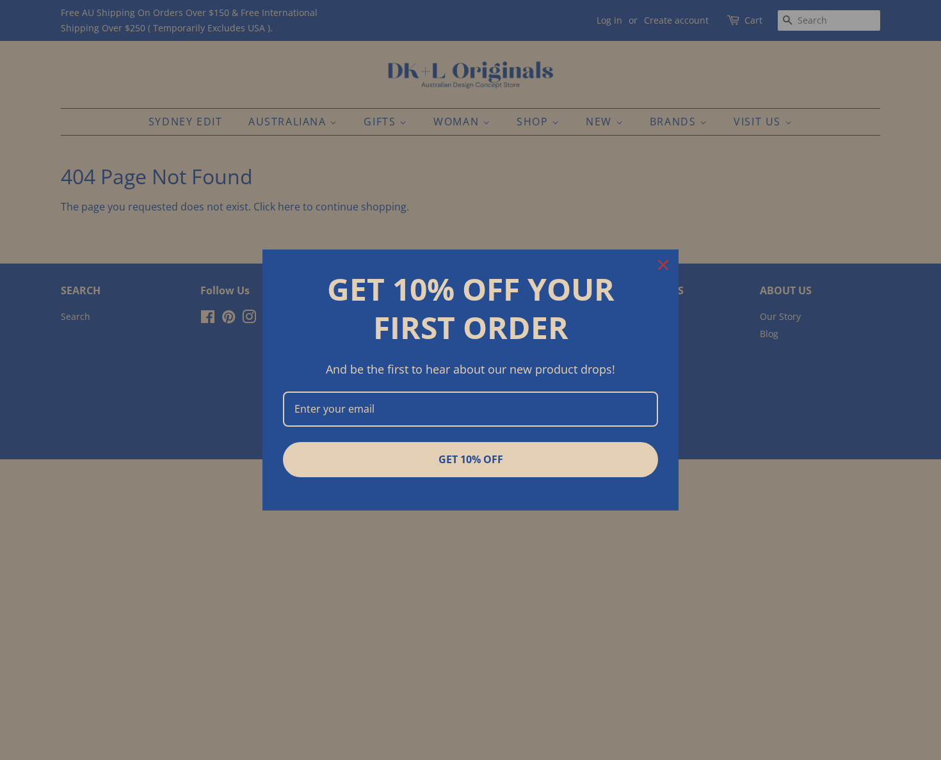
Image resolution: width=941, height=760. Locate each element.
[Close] (663, 264)
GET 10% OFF (470, 459)
